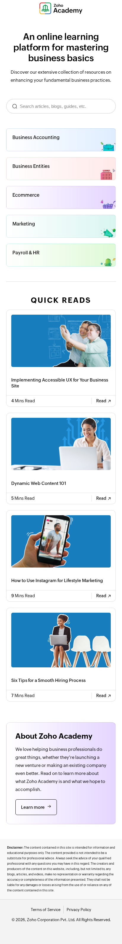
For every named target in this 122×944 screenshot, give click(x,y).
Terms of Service (45, 909)
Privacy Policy (79, 909)
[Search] (14, 106)
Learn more (33, 807)
